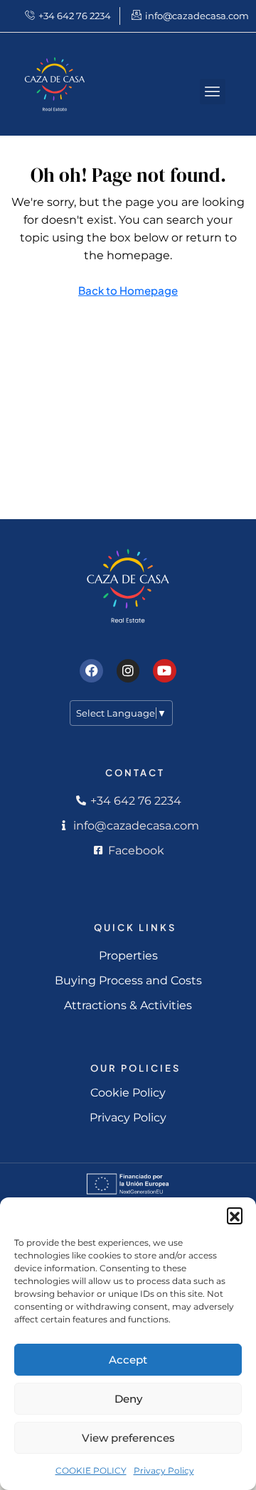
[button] (235, 1215)
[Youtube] (164, 670)
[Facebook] (91, 670)
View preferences (128, 1438)
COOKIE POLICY (91, 1470)
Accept (128, 1359)
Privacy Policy (164, 1470)
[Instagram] (128, 670)
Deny (128, 1398)
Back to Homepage (128, 290)
